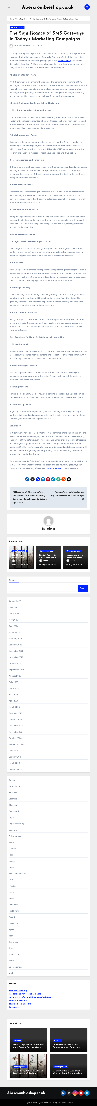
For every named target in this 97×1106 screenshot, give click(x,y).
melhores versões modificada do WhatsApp (30, 997)
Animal (12, 780)
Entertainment (15, 836)
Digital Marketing (16, 824)
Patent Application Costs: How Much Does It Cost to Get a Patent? (28, 1047)
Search (13, 580)
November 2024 (16, 732)
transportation (15, 954)
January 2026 (15, 645)
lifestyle (13, 886)
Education (13, 830)
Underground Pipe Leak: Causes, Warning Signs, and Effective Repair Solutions (66, 1047)
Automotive (14, 786)
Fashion (12, 842)
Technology (14, 942)
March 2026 (14, 632)
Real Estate (14, 911)
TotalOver (14, 1007)
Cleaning (13, 799)
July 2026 (13, 607)
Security (13, 917)
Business (13, 792)
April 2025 (13, 701)
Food (11, 855)
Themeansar (67, 1102)
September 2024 (16, 744)
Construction (15, 811)
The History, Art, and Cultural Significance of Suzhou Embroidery (28, 1073)
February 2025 (15, 713)
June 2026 (14, 614)
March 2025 (14, 707)
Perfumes (13, 905)
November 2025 (16, 657)
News (11, 898)
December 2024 (16, 726)
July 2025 (13, 682)
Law (11, 880)
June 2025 (14, 688)
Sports (12, 929)
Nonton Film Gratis (18, 1000)
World (11, 973)
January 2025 (15, 719)
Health (12, 867)
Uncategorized (17, 27)
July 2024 (13, 751)
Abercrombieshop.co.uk (48, 7)
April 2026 (13, 626)
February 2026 (15, 638)
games (12, 861)
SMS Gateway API (55, 468)
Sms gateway (64, 60)
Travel (12, 961)
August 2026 (15, 601)
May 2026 (13, 620)
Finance (12, 849)
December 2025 (16, 651)
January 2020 (15, 769)
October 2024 (15, 738)
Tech (11, 936)
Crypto (12, 817)
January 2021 (15, 757)
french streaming (18, 990)
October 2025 (15, 663)
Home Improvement (18, 873)
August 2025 (15, 676)
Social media (14, 923)
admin (19, 45)
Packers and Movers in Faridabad (25, 994)
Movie (11, 892)
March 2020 (14, 763)
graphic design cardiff (20, 1004)
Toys (11, 948)
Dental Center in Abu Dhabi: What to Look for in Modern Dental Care (67, 1073)
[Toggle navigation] (9, 7)
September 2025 (16, 670)
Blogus (56, 1102)
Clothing (13, 805)
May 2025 (13, 695)
